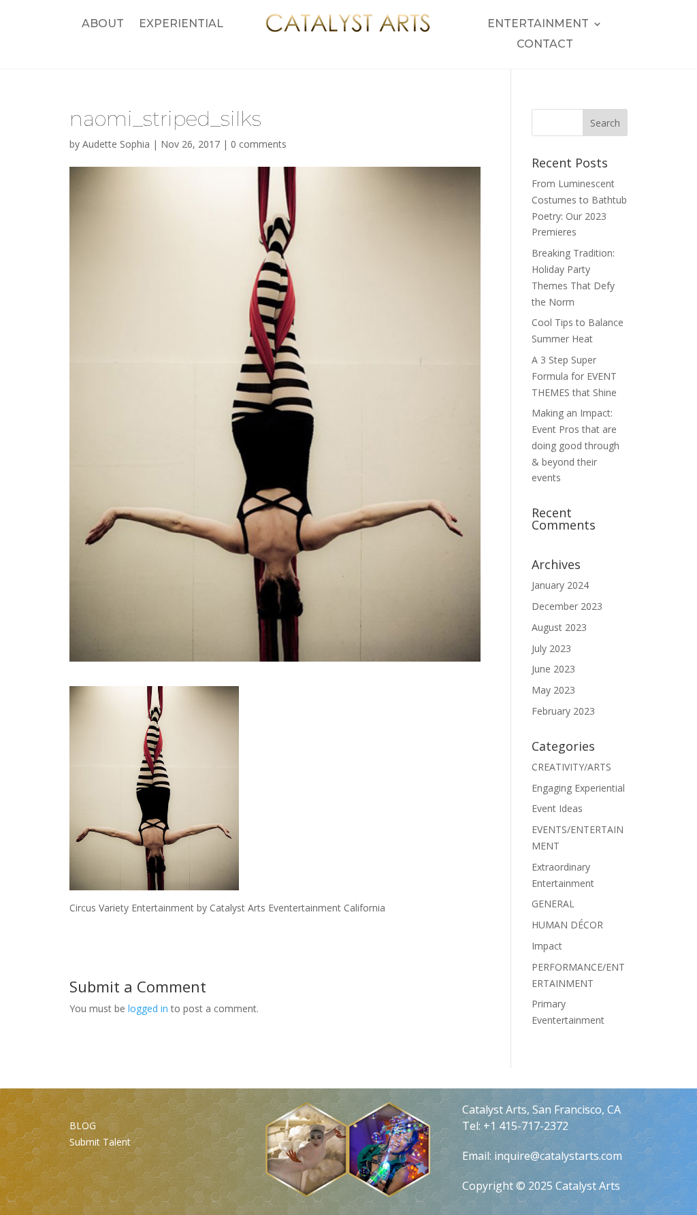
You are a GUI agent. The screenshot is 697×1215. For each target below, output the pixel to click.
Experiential (181, 24)
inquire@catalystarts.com (558, 1155)
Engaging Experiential (578, 787)
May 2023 (553, 689)
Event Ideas (557, 808)
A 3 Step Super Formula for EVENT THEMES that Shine (574, 376)
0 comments (259, 143)
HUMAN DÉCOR (567, 924)
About (103, 24)
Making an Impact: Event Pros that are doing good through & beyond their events (575, 445)
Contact (545, 44)
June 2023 (553, 668)
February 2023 (563, 710)
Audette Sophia (116, 143)
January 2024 (560, 585)
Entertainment (538, 24)
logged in (148, 1008)
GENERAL (553, 903)
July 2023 (551, 648)
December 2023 (567, 606)
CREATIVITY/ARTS (571, 766)
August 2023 (559, 627)
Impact (547, 945)
